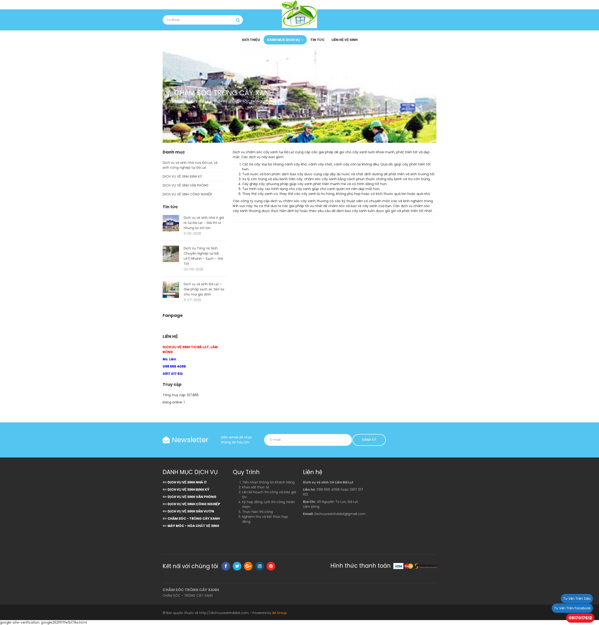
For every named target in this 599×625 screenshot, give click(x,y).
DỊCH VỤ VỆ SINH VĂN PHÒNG (185, 185)
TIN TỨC (317, 39)
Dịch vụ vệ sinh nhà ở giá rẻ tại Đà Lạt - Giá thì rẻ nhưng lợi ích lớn (204, 222)
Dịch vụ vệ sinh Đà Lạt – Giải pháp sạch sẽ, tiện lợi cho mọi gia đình (204, 289)
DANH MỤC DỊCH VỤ (283, 39)
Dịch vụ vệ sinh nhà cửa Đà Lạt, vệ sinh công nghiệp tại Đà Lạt (190, 165)
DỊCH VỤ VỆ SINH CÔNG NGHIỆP (187, 194)
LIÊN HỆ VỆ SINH (345, 39)
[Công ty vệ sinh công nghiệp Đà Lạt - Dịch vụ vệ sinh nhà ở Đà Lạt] (299, 14)
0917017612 (580, 618)
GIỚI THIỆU (251, 39)
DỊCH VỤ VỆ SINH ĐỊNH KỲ (182, 176)
